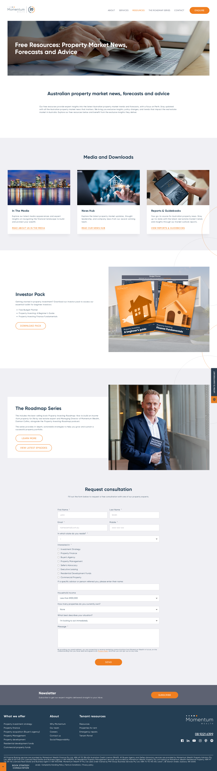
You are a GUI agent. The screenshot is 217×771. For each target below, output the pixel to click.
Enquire (199, 10)
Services (124, 10)
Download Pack (30, 325)
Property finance (12, 728)
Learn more (29, 438)
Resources (138, 10)
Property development (14, 739)
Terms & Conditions (72, 765)
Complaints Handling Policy (53, 765)
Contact (179, 10)
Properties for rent (88, 728)
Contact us (55, 735)
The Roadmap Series (159, 10)
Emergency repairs (88, 732)
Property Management (72, 561)
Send (108, 662)
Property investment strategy (18, 724)
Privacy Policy (103, 651)
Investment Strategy (70, 549)
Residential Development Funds (76, 573)
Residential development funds (19, 743)
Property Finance (69, 553)
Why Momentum (58, 724)
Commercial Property (71, 577)
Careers (54, 732)
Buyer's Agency (68, 557)
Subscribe (164, 695)
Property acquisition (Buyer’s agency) (22, 732)
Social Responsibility (60, 739)
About (111, 10)
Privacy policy (87, 765)
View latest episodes (33, 447)
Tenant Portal (86, 735)
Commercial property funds (17, 747)
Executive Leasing (69, 569)
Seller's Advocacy (69, 565)
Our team (54, 728)
